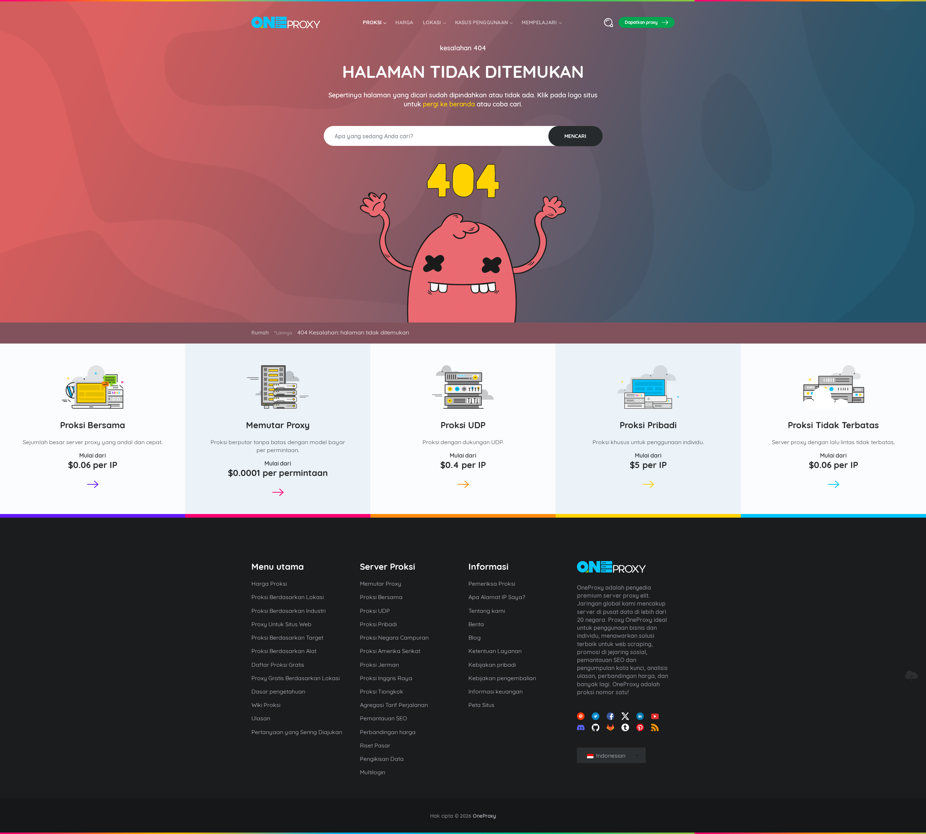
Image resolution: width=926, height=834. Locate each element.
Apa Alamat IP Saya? (496, 597)
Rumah (260, 332)
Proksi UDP (463, 425)
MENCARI (575, 136)
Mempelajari (539, 22)
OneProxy (484, 816)
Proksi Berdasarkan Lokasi (287, 597)
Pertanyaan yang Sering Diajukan (296, 732)
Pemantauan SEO (383, 718)
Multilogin (372, 772)
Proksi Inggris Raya (386, 678)
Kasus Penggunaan (481, 22)
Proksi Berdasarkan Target (287, 637)
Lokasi (432, 22)
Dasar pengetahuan (278, 691)
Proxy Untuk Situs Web (281, 624)
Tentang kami (486, 610)
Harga (404, 22)
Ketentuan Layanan (495, 650)
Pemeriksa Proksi (491, 583)
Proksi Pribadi (648, 425)
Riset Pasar (375, 745)
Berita (476, 624)
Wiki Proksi (265, 704)
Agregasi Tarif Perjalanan (394, 704)
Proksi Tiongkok (381, 691)
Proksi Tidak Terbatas (833, 425)
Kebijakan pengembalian (502, 678)
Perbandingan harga (388, 732)
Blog (474, 637)
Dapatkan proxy (641, 22)
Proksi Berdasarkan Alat (284, 650)
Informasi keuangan (495, 691)
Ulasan (260, 718)
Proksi (372, 22)
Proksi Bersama (93, 425)
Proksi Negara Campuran (394, 637)
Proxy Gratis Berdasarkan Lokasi (295, 678)
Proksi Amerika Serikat (390, 650)
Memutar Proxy (278, 425)
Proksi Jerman (379, 664)
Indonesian (610, 755)
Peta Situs (481, 704)
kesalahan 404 (463, 48)
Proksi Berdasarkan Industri (288, 610)
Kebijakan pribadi (492, 664)
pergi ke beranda (449, 104)
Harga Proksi (269, 583)
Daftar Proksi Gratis (277, 664)
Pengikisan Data (382, 758)
